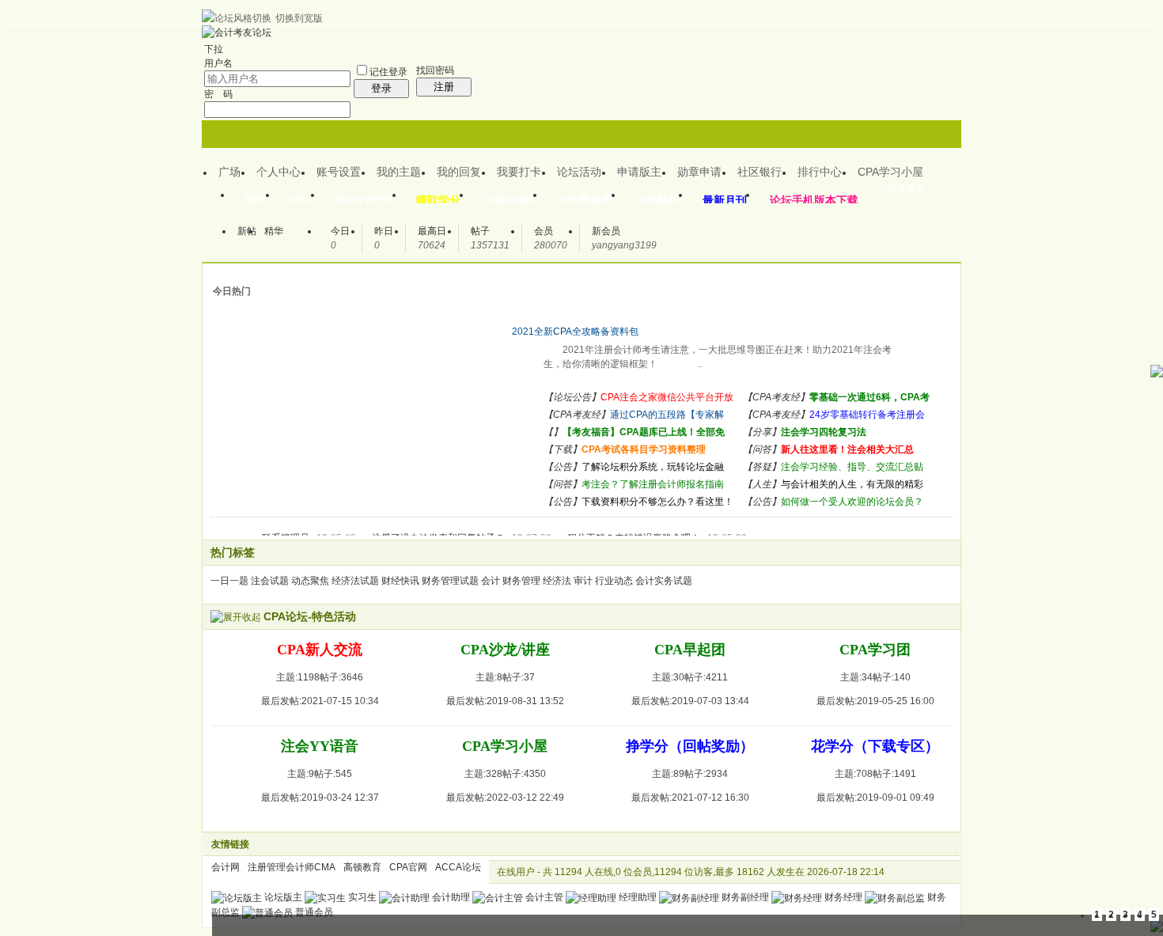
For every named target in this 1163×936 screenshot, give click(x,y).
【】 (553, 432)
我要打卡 (519, 171)
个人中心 (278, 171)
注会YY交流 (364, 200)
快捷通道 (906, 188)
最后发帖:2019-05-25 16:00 (875, 701)
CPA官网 (408, 867)
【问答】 (762, 449)
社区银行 (759, 171)
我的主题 (399, 171)
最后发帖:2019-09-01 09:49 (875, 797)
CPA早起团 (584, 200)
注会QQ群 (508, 200)
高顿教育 (362, 867)
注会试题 (270, 580)
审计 (583, 580)
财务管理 (521, 580)
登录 (381, 88)
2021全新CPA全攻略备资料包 (575, 331)
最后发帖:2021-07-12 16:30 (690, 797)
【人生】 (762, 484)
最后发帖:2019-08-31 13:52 (505, 701)
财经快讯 (400, 580)
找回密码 (435, 70)
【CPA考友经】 (776, 397)
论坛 (301, 200)
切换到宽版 (299, 18)
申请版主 (639, 171)
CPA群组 (657, 200)
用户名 (218, 63)
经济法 (557, 580)
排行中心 (819, 171)
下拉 (213, 49)
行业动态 (614, 580)
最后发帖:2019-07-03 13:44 (690, 701)
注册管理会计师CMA (291, 867)
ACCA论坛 (458, 867)
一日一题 (229, 580)
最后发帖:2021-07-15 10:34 (320, 701)
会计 (490, 580)
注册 (444, 87)
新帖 (246, 231)
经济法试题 (355, 580)
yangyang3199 (624, 245)
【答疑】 (762, 466)
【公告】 (563, 466)
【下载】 (563, 449)
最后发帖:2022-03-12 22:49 (505, 797)
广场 (229, 171)
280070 (550, 245)
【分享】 (762, 432)
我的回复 (459, 171)
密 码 (218, 94)
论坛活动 (579, 171)
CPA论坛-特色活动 (309, 616)
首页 (255, 200)
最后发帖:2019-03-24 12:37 (320, 797)
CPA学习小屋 (890, 171)
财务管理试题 (450, 580)
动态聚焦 (310, 580)
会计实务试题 (663, 580)
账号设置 (338, 171)
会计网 (225, 867)
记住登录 (388, 72)
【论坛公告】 (572, 397)
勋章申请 (699, 171)
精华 (273, 231)
